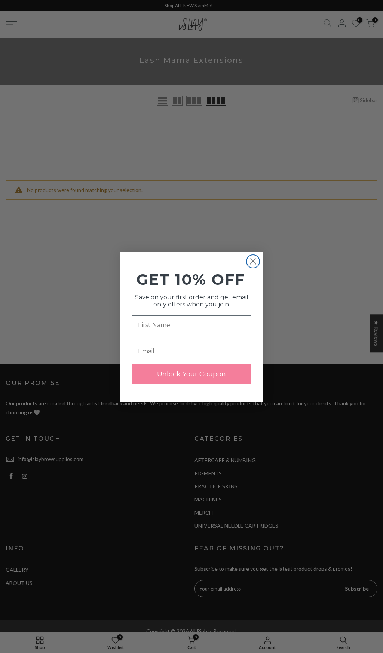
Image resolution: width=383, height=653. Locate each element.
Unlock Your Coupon (191, 374)
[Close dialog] (253, 261)
